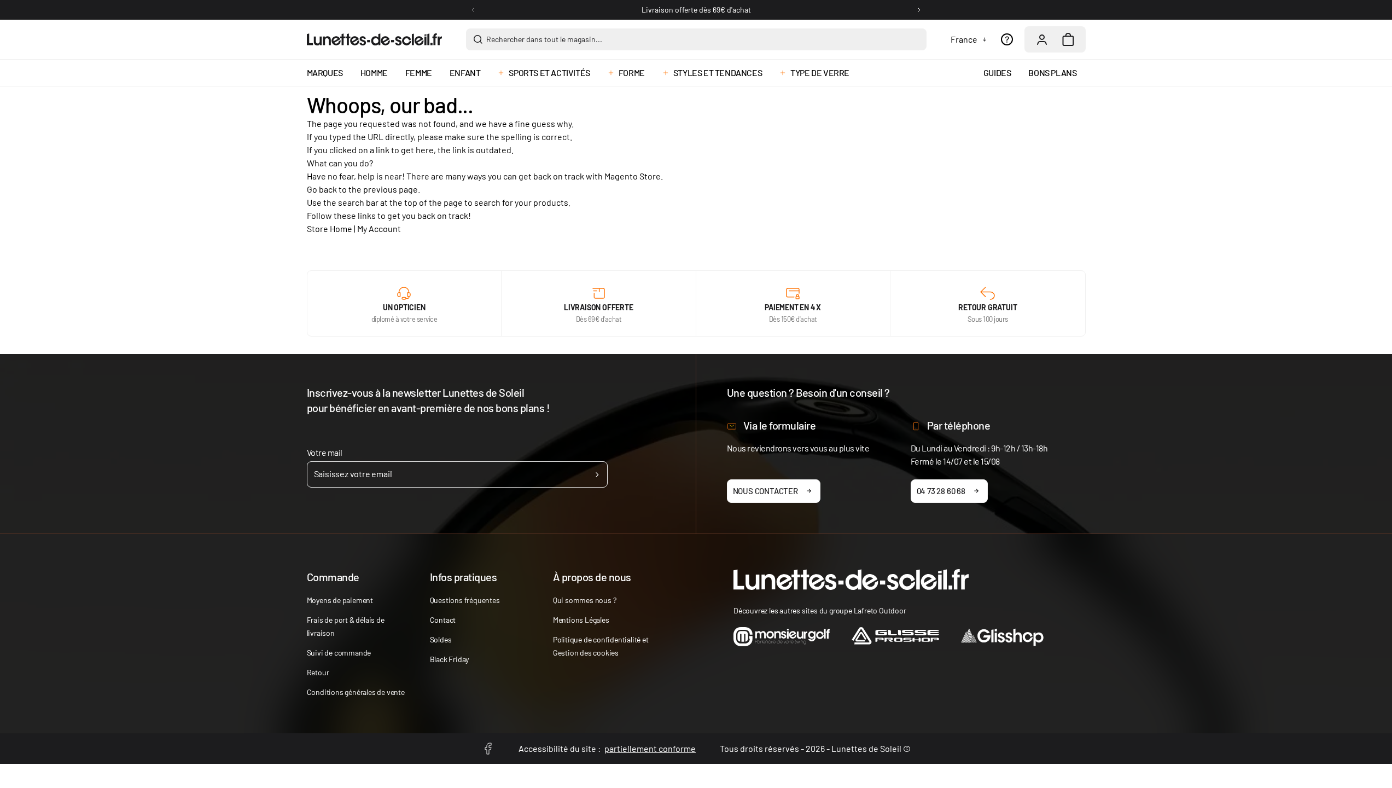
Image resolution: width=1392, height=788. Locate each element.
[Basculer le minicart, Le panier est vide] (1068, 39)
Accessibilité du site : (607, 748)
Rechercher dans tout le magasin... (544, 39)
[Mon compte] (1042, 39)
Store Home (329, 228)
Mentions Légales (581, 619)
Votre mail (324, 452)
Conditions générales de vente (356, 692)
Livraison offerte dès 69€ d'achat (696, 9)
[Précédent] (473, 10)
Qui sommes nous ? (584, 600)
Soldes (441, 639)
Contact (443, 619)
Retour (318, 672)
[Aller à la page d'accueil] (374, 39)
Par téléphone (959, 425)
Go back (322, 189)
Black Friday (449, 659)
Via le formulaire (779, 425)
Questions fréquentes (465, 600)
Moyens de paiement (340, 600)
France (964, 39)
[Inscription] (597, 474)
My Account (379, 228)
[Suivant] (919, 10)
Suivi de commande (339, 652)
